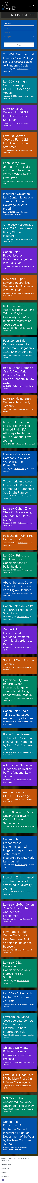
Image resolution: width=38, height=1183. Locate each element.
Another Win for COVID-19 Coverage (16, 794)
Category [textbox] (7, 37)
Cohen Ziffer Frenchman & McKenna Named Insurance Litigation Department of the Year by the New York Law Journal (18, 1132)
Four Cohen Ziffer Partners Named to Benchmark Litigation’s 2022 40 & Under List (18, 346)
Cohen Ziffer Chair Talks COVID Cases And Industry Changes (18, 714)
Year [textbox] (6, 41)
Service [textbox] (7, 32)
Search (19, 45)
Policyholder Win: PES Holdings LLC (18, 537)
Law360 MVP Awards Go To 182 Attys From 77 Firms (17, 997)
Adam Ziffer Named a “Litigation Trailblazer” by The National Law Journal (17, 770)
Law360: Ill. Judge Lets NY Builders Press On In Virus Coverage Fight (18, 1078)
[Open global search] (34, 6)
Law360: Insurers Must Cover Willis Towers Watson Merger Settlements (18, 817)
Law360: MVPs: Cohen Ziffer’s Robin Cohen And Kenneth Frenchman (18, 910)
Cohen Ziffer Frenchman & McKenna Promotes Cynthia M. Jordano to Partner (17, 636)
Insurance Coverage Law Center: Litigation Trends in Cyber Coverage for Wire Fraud (18, 201)
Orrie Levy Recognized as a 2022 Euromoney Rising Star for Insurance (18, 230)
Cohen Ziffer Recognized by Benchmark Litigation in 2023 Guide (17, 257)
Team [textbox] (6, 28)
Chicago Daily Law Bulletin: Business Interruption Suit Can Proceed (17, 1053)
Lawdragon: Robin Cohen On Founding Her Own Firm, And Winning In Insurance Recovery (17, 938)
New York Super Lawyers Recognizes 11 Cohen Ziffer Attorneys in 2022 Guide (18, 284)
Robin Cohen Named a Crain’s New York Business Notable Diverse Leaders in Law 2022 (18, 375)
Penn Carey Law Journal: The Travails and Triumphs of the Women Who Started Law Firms (17, 170)
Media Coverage (22, 69)
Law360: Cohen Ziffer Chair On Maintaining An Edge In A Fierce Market (17, 514)
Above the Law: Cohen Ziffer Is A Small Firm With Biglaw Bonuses (18, 586)
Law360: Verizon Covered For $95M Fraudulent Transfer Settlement (16, 114)
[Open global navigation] (30, 6)
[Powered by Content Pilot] (3, 1180)
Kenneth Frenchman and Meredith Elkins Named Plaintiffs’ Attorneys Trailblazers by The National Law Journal (17, 431)
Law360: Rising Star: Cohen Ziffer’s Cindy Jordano (17, 402)
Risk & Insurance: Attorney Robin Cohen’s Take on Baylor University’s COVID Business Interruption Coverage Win (18, 315)
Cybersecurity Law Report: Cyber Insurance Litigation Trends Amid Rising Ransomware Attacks (17, 687)
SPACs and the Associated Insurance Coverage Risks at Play (18, 1102)
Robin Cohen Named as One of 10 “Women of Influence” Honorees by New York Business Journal (18, 741)
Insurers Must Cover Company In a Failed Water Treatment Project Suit (17, 459)
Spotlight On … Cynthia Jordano (19, 662)
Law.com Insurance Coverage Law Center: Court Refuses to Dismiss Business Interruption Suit (18, 1024)
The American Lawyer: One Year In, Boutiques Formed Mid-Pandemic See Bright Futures (18, 486)
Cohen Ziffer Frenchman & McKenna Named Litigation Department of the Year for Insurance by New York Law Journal (18, 850)
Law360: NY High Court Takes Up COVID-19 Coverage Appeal (16, 86)
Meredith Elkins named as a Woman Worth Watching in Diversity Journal (18, 882)
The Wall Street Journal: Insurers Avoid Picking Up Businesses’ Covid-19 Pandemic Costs (18, 59)
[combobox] (19, 28)
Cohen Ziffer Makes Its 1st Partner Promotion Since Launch (18, 609)
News (5, 214)
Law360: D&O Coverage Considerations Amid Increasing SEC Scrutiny (17, 969)
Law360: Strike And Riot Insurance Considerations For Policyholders (16, 560)
